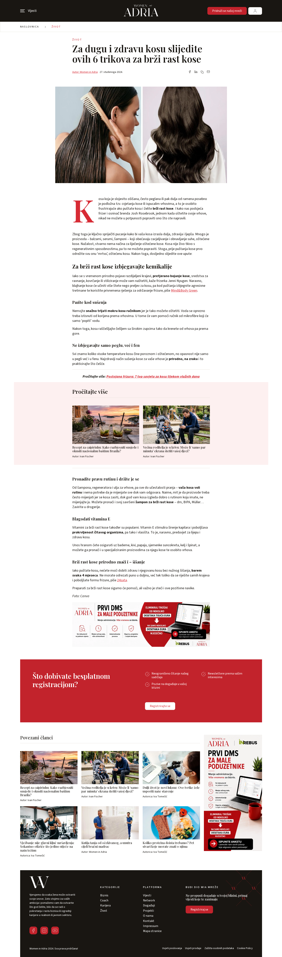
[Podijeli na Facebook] (189, 72)
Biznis (104, 895)
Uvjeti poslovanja (172, 948)
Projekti (148, 910)
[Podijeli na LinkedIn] (195, 72)
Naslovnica (29, 27)
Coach (104, 900)
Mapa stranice (152, 931)
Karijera (105, 905)
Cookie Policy (245, 948)
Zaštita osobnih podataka (219, 948)
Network (149, 900)
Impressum (150, 926)
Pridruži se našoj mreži (227, 11)
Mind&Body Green (184, 290)
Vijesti (147, 895)
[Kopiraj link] (202, 72)
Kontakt (148, 921)
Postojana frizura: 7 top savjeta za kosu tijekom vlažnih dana (153, 376)
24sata (122, 580)
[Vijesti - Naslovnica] (141, 11)
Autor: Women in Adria (85, 72)
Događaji (149, 905)
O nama (148, 915)
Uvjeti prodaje (193, 948)
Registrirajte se (160, 706)
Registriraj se (199, 909)
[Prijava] (255, 11)
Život (56, 27)
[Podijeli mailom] (208, 72)
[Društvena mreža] (33, 930)
